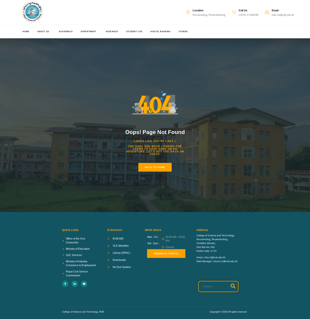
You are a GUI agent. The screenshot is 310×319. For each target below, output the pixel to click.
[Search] (233, 286)
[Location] (188, 12)
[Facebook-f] (65, 284)
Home (26, 31)
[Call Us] (234, 12)
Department (88, 31)
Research (112, 31)
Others (183, 31)
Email (275, 10)
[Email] (267, 12)
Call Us (243, 10)
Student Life (134, 31)
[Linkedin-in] (75, 284)
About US (43, 31)
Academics (66, 31)
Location (198, 10)
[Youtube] (84, 284)
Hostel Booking (160, 31)
